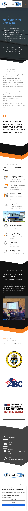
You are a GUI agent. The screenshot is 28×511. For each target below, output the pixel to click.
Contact (11, 442)
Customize (13, 499)
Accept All (13, 505)
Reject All (13, 502)
